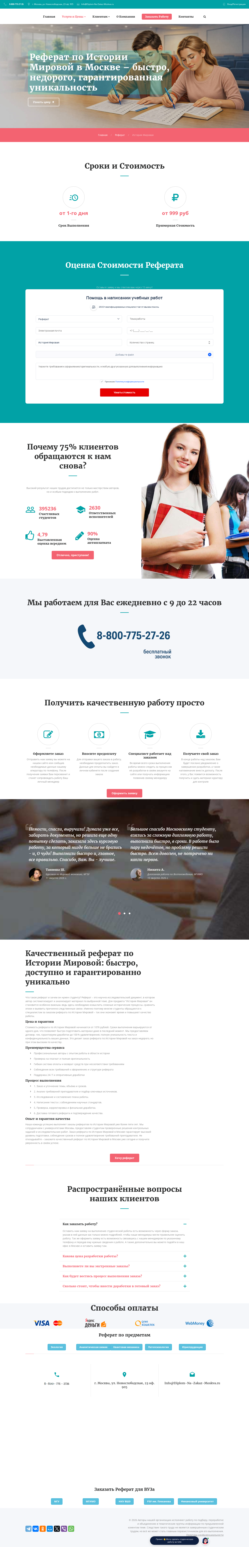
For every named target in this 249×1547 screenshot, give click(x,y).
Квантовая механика (126, 1347)
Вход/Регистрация (236, 4)
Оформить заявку (124, 793)
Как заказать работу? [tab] (80, 1224)
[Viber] (64, 1529)
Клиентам (99, 16)
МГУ (56, 1501)
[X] (57, 1529)
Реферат (120, 135)
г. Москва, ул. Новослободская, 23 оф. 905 (52, 4)
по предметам (134, 1335)
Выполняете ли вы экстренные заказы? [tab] (96, 1266)
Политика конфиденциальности (205, 1535)
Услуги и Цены (72, 16)
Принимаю (124, 381)
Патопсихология (158, 1347)
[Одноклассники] (43, 1529)
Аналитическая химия (93, 1347)
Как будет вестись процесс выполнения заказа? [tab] (102, 1276)
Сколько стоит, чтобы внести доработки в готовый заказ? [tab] (111, 1286)
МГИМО (91, 1501)
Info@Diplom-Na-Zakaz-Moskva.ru (97, 4)
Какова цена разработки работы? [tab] (90, 1256)
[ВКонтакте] (36, 1529)
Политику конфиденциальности (129, 381)
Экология (57, 1347)
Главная (49, 16)
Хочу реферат (124, 1158)
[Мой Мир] (50, 1529)
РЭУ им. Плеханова (159, 1501)
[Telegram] (28, 1529)
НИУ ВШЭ (124, 1501)
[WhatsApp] (71, 1529)
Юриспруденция (192, 1347)
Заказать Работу (157, 16)
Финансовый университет (197, 1501)
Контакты (186, 16)
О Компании (126, 16)
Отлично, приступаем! (73, 555)
